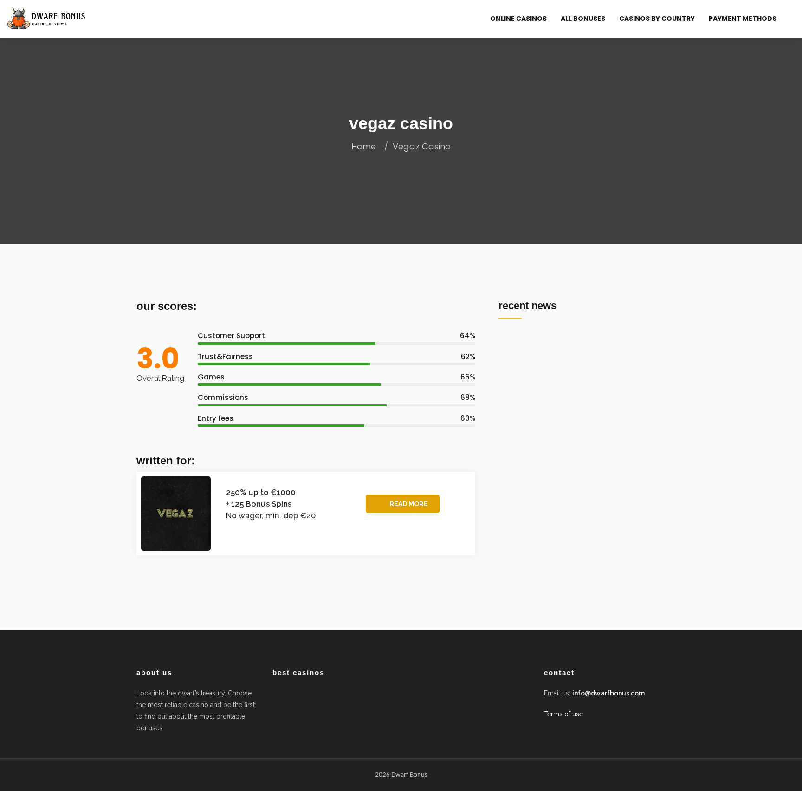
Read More (408, 504)
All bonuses (583, 18)
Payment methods (742, 18)
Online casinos (518, 18)
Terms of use (563, 714)
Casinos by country (657, 18)
